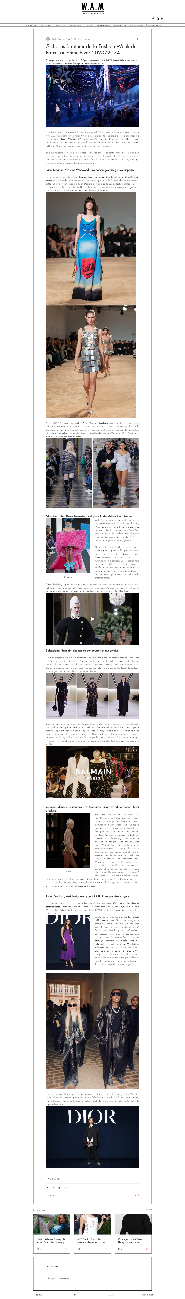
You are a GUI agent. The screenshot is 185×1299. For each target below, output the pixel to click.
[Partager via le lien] (65, 1187)
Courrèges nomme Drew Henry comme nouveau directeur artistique (130, 1241)
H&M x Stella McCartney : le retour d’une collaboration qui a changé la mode (51, 1241)
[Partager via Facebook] (47, 1187)
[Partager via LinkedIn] (59, 1187)
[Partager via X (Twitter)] (53, 1187)
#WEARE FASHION (53, 1179)
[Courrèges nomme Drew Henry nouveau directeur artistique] (133, 1224)
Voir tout (149, 1209)
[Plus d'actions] (137, 38)
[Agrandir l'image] (91, 248)
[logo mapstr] (161, 18)
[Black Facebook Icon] (153, 18)
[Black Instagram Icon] (157, 18)
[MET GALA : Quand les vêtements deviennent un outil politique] (92, 1224)
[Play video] (92, 619)
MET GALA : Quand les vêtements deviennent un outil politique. (91, 1241)
